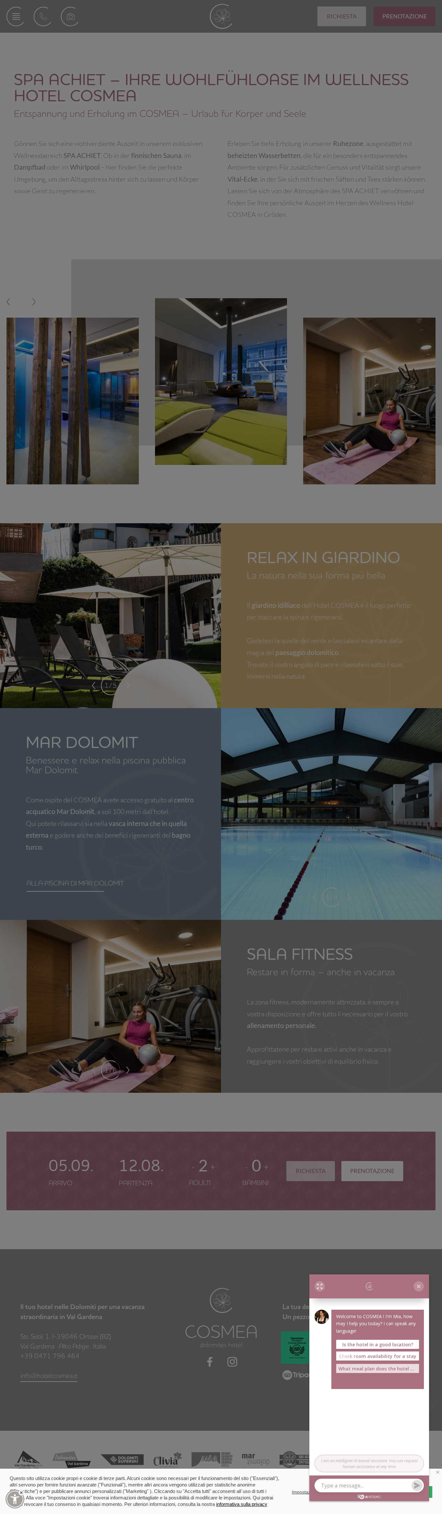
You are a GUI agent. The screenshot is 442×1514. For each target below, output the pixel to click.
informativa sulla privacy (241, 1504)
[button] (14, 1499)
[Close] (21, 1493)
